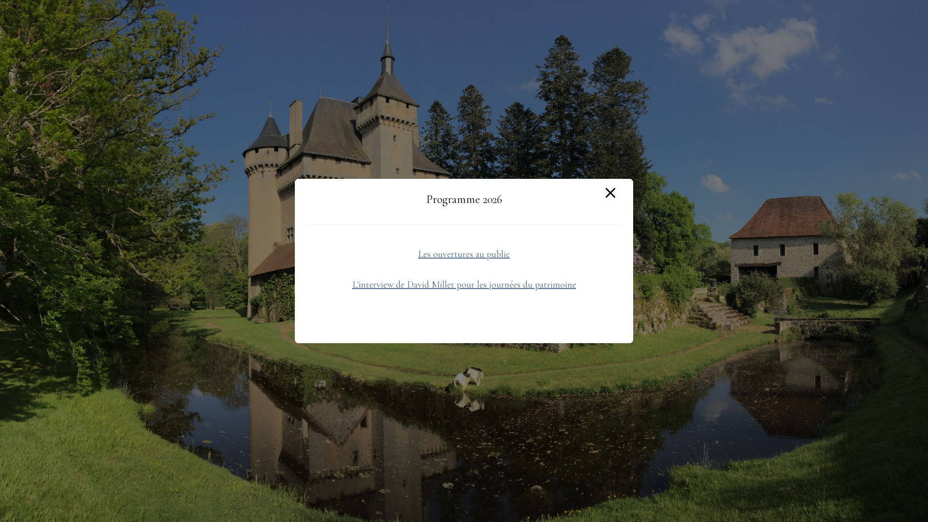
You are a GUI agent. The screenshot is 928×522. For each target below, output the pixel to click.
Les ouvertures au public (464, 254)
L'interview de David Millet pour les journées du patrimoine (464, 284)
